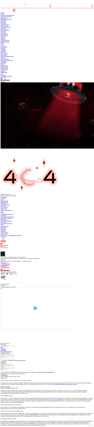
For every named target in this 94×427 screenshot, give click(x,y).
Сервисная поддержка (6, 76)
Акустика (3, 32)
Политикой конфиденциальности (46, 372)
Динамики (3, 348)
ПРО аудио (3, 23)
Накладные (3, 31)
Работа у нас (4, 209)
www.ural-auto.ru (27, 390)
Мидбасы (3, 39)
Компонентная (4, 35)
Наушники (3, 28)
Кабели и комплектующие (7, 56)
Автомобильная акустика (7, 214)
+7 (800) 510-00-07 (5, 263)
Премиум (3, 48)
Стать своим (4, 378)
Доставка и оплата (5, 205)
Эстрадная (3, 36)
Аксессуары (4, 55)
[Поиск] (15, 346)
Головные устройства (6, 16)
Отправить (3, 361)
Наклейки (3, 63)
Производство (4, 68)
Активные (3, 51)
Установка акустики (6, 27)
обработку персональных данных (17, 360)
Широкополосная (5, 41)
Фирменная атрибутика (6, 60)
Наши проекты (4, 65)
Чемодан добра (4, 67)
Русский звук (4, 47)
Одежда (2, 64)
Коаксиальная (4, 33)
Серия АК (3, 236)
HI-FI (2, 224)
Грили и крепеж (5, 59)
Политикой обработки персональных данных (65, 384)
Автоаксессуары (5, 24)
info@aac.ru (3, 262)
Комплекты (3, 20)
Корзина (3, 81)
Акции (2, 14)
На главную (4, 197)
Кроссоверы (4, 18)
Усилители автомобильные (7, 15)
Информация (4, 72)
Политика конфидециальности (8, 272)
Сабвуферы (3, 49)
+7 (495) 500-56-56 (5, 265)
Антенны (3, 57)
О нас (2, 73)
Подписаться (4, 375)
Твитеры (3, 37)
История (3, 71)
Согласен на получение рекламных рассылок (13, 373)
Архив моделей (4, 26)
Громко (2, 43)
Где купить (3, 75)
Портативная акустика (6, 19)
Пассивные (3, 52)
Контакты (3, 77)
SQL (2, 44)
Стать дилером (4, 69)
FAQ (2, 211)
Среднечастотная (5, 40)
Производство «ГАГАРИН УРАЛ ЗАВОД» (11, 235)
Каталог (3, 12)
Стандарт (3, 45)
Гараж (4, 285)
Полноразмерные (5, 30)
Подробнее (7, 386)
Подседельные (4, 53)
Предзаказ (3, 22)
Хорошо (3, 386)
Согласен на (13, 360)
